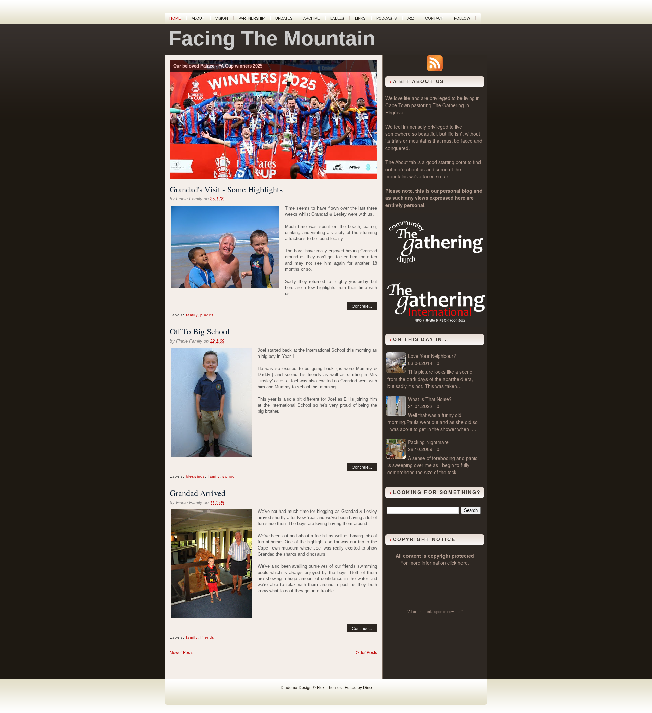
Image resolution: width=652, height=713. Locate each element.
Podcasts (386, 18)
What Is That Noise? (430, 399)
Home (175, 18)
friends (207, 637)
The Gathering (448, 105)
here (463, 562)
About (198, 18)
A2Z (411, 18)
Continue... (362, 306)
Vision (221, 18)
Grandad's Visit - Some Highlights (226, 189)
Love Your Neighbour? (432, 355)
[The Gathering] (436, 270)
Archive (311, 18)
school (229, 476)
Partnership (252, 18)
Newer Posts (181, 652)
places (207, 314)
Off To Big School (200, 331)
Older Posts (366, 652)
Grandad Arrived (197, 493)
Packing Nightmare (428, 442)
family (192, 314)
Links (360, 18)
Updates (283, 18)
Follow (462, 18)
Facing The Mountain (272, 38)
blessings (195, 476)
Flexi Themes (329, 687)
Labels (337, 18)
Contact (434, 18)
